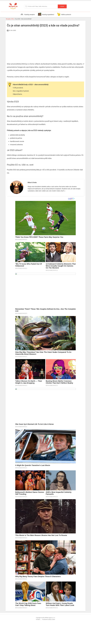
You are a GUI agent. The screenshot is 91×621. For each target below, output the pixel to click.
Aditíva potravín (66, 14)
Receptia (8, 19)
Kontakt (38, 619)
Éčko (12, 19)
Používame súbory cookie (48, 619)
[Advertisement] (45, 45)
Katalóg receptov (29, 14)
